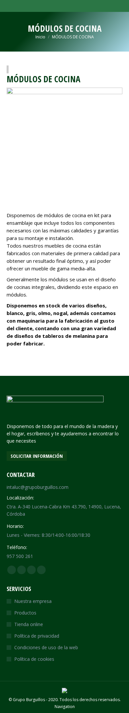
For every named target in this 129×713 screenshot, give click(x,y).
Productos (25, 613)
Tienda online (28, 624)
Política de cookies (34, 659)
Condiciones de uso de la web (46, 647)
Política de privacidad (36, 636)
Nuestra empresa (33, 601)
